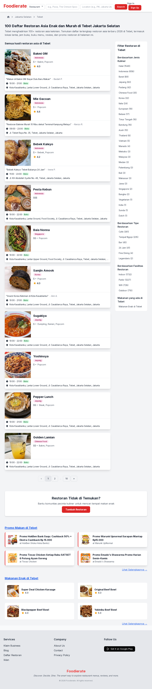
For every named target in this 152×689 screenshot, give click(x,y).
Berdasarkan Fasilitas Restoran (130, 267)
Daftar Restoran (13, 655)
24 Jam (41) (124, 247)
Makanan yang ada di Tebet (130, 299)
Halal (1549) (124, 66)
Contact (58, 650)
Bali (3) (122, 173)
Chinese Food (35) (128, 92)
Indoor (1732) (125, 274)
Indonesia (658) (126, 71)
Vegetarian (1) (125, 199)
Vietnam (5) (124, 141)
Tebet (40, 17)
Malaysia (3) (125, 157)
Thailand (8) (125, 135)
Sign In (130, 3)
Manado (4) (124, 146)
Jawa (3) (123, 183)
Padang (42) (125, 87)
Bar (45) (123, 242)
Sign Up (135, 7)
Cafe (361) (124, 231)
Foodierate (15, 6)
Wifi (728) (124, 285)
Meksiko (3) (124, 151)
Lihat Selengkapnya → (134, 569)
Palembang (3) (126, 167)
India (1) (122, 205)
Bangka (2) (124, 194)
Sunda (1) (123, 210)
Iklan (6, 659)
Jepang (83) (125, 82)
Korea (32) (124, 98)
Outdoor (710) (126, 290)
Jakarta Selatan (23, 17)
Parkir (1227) (125, 280)
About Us (59, 645)
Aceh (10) (123, 130)
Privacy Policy (62, 655)
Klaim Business (12, 645)
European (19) (126, 108)
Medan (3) (124, 162)
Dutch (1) (123, 215)
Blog (6, 650)
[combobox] (62, 7)
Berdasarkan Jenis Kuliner (129, 59)
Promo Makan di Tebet (21, 528)
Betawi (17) (124, 114)
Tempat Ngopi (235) (128, 237)
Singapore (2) (125, 189)
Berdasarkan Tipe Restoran (128, 225)
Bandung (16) (125, 125)
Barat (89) (124, 76)
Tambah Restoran (76, 509)
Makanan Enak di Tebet (130, 306)
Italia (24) (123, 103)
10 (66, 478)
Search (121, 6)
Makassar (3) (125, 178)
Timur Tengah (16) (128, 119)
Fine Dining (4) (126, 253)
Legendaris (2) (126, 258)
